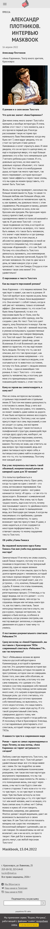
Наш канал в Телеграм (16, 888)
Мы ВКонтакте (12, 884)
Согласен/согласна (29, 925)
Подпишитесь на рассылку (25, 898)
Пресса (6, 12)
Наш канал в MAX (13, 891)
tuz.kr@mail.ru (8, 873)
